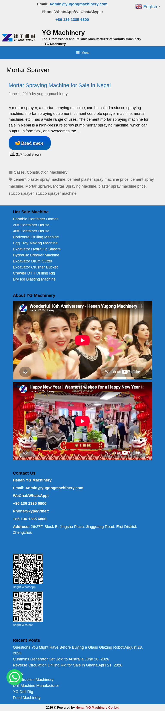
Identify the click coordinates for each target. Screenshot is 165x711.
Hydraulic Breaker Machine (36, 255)
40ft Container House (31, 231)
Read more (32, 143)
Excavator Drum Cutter (32, 261)
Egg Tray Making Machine (35, 243)
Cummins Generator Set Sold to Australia (48, 659)
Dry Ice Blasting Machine (34, 279)
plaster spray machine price (122, 186)
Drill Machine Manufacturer (36, 685)
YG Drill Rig (23, 691)
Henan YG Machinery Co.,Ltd (97, 707)
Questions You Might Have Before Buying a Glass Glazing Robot (68, 647)
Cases (19, 172)
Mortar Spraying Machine (74, 186)
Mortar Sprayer (38, 186)
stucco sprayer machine (56, 193)
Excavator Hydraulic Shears (37, 249)
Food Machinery (27, 698)
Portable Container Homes (35, 219)
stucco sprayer (21, 193)
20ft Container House (31, 225)
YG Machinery (63, 32)
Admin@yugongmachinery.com (78, 4)
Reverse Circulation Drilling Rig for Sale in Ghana (55, 665)
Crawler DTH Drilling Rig (34, 273)
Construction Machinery (47, 172)
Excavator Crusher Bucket (35, 267)
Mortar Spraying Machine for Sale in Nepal (60, 85)
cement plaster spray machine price (97, 179)
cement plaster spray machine (39, 179)
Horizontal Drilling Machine (36, 237)
